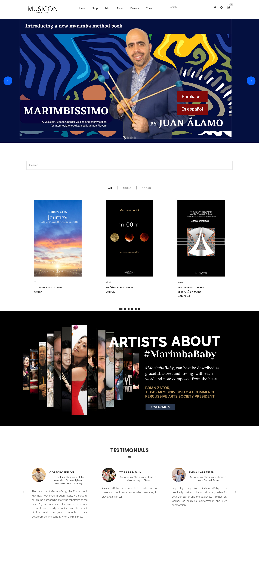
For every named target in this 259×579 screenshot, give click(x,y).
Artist (107, 8)
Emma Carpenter (131, 472)
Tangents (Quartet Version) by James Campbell (119, 292)
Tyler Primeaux (60, 472)
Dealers (134, 8)
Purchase (191, 96)
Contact (150, 8)
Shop (95, 8)
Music (37, 282)
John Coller (198, 472)
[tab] (110, 188)
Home (81, 8)
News (120, 8)
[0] (230, 7)
